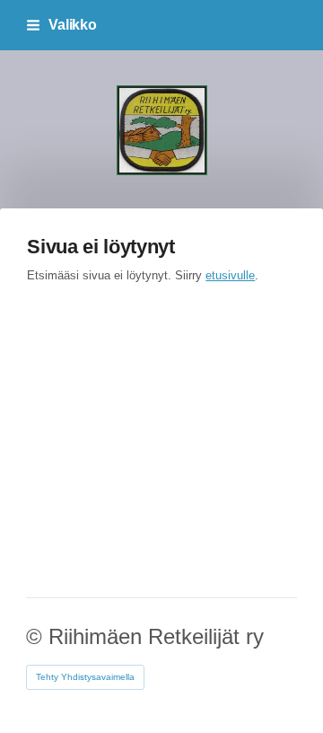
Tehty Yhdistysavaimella (85, 677)
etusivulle (230, 275)
